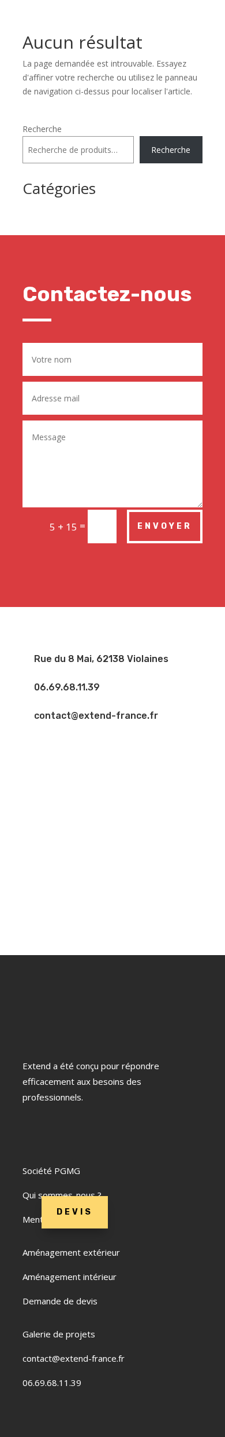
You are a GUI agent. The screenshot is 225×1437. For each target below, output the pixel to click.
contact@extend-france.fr (73, 1358)
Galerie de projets (58, 1334)
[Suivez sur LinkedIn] (72, 1131)
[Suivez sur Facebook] (37, 1131)
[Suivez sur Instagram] (101, 1131)
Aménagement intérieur (69, 1276)
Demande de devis (59, 1301)
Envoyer (164, 526)
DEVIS (75, 1212)
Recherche (42, 128)
